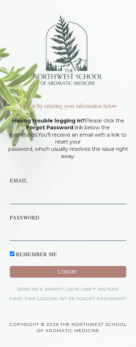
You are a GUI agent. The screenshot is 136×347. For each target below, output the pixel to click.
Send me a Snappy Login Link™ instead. (68, 289)
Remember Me (36, 254)
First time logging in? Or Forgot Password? (68, 298)
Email (19, 180)
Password (25, 217)
